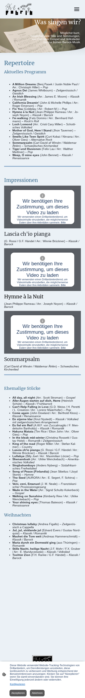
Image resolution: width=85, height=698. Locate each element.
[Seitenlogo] (19, 9)
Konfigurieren (17, 684)
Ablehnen (37, 693)
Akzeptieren (18, 693)
